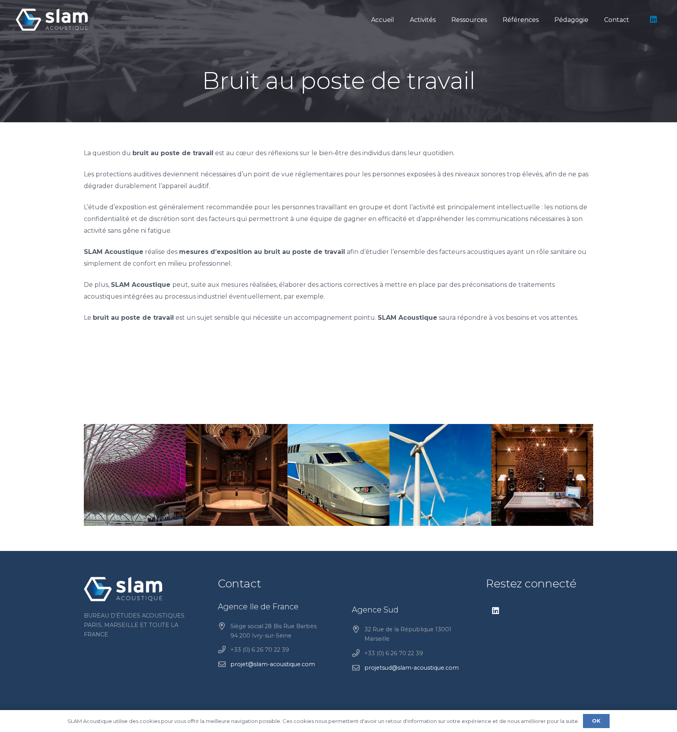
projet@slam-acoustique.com (272, 664)
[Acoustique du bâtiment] (135, 475)
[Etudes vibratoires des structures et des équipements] (338, 475)
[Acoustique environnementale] (440, 475)
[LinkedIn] (653, 19)
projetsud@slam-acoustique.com (411, 667)
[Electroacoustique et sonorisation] (542, 475)
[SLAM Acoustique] (52, 19)
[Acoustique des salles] (237, 475)
